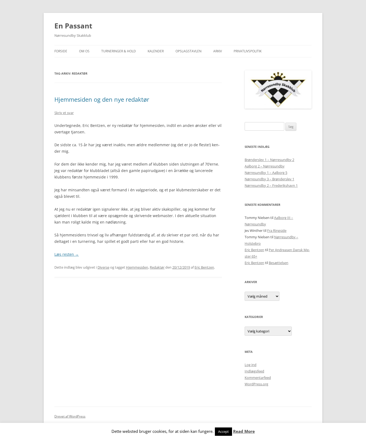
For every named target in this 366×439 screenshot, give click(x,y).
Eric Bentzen (204, 267)
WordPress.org (256, 384)
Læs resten (66, 254)
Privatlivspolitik (248, 51)
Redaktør (157, 267)
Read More (244, 431)
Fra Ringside (276, 230)
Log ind (250, 364)
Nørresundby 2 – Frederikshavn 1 (271, 185)
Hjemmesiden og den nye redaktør (101, 99)
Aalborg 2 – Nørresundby (265, 166)
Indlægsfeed (254, 371)
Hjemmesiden (137, 267)
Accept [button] (223, 431)
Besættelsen (278, 262)
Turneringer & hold (118, 51)
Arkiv (217, 51)
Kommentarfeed (258, 377)
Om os (84, 51)
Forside (60, 51)
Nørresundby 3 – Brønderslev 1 (269, 179)
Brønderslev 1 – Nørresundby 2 (269, 159)
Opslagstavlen (188, 51)
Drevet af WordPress (69, 416)
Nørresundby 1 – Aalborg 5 (266, 172)
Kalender (156, 51)
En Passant (73, 26)
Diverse (103, 267)
